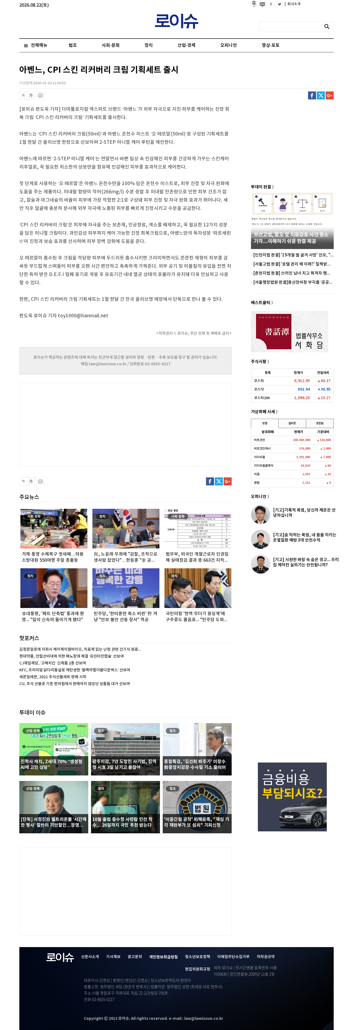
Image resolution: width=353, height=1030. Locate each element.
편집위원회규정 (197, 969)
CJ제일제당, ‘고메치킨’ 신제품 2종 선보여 (52, 663)
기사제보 (113, 957)
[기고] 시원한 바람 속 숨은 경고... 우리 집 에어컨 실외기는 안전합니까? (306, 562)
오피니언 (228, 45)
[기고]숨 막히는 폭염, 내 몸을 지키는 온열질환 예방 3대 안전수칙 (304, 537)
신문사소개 (90, 957)
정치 (149, 45)
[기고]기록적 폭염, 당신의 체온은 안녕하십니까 (304, 513)
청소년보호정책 (197, 957)
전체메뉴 (39, 45)
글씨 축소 (23, 95)
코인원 (319, 423)
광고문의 (135, 957)
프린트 (40, 95)
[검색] (328, 27)
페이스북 (312, 95)
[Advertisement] (74, 424)
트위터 (321, 95)
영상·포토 (271, 45)
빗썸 (264, 423)
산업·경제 (187, 45)
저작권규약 (266, 957)
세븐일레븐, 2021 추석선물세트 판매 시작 (52, 677)
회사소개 (293, 4)
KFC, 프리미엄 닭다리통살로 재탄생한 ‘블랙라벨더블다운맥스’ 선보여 (74, 670)
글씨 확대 (31, 95)
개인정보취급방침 (163, 957)
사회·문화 (111, 45)
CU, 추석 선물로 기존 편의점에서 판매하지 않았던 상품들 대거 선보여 (74, 684)
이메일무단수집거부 (233, 957)
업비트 (292, 423)
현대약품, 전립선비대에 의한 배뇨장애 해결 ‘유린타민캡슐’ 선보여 (71, 656)
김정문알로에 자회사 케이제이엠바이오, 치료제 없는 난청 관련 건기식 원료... (80, 649)
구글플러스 (330, 95)
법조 (73, 45)
